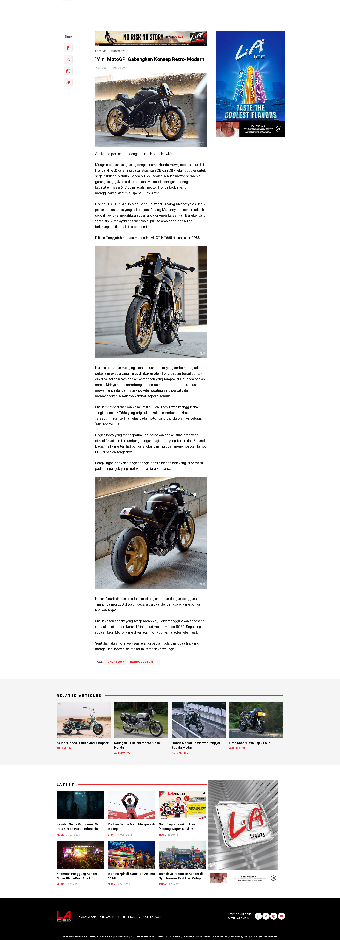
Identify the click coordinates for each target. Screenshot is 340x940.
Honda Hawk (115, 662)
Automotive (118, 51)
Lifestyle (100, 51)
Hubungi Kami (88, 916)
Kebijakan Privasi (112, 916)
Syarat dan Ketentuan (144, 916)
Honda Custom (141, 662)
